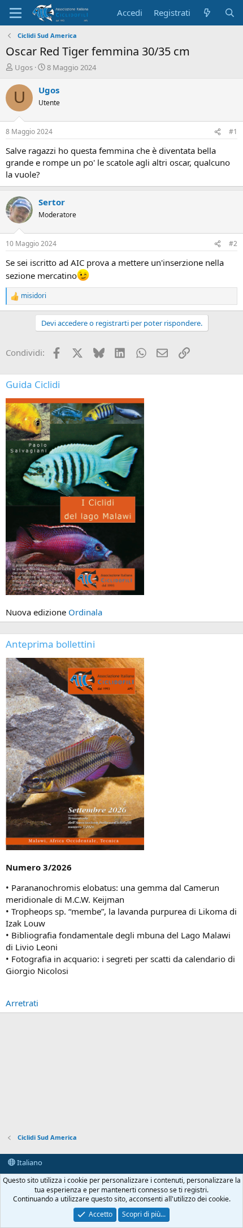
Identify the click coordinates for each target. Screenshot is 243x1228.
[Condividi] (217, 132)
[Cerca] (230, 12)
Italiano (28, 1162)
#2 (233, 243)
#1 (233, 131)
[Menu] (15, 13)
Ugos (24, 67)
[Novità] (207, 12)
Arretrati (22, 1003)
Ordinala (85, 612)
